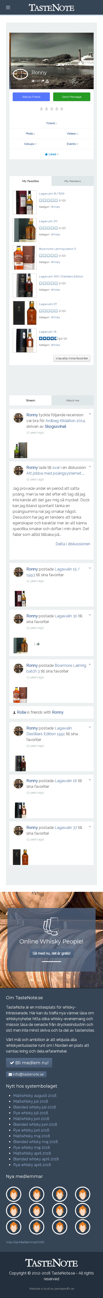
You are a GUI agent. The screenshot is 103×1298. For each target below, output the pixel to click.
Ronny (32, 415)
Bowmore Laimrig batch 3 (57, 249)
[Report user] (47, 81)
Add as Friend (31, 96)
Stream (30, 400)
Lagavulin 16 (47, 331)
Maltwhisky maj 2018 (31, 1136)
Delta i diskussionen (73, 544)
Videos (72, 133)
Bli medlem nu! (31, 1062)
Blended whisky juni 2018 (35, 1124)
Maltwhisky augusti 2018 (35, 1095)
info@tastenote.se (28, 1074)
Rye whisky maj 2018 (31, 1147)
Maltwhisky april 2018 (32, 1153)
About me (72, 400)
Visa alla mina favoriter (72, 358)
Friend (51, 123)
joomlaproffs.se (64, 1288)
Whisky (55, 206)
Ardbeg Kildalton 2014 (65, 420)
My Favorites (30, 181)
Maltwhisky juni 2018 (31, 1118)
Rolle (21, 712)
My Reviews (72, 181)
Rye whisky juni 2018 (31, 1130)
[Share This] (43, 81)
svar (56, 467)
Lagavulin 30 (48, 221)
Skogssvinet (55, 426)
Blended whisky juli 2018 (34, 1107)
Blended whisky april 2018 (36, 1159)
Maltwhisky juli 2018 (30, 1101)
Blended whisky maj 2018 (35, 1141)
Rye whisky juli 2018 (30, 1113)
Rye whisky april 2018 (32, 1165)
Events (72, 144)
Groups (30, 144)
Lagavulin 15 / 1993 (51, 193)
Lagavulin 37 (48, 304)
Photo (30, 133)
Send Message (71, 96)
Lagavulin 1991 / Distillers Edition (61, 276)
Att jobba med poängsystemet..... (55, 473)
